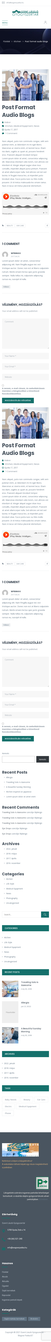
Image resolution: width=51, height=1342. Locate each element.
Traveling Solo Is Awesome (18, 782)
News (8, 893)
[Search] (45, 914)
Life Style (10, 883)
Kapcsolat (6, 1295)
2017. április (11, 858)
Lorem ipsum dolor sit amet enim (21, 796)
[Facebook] (47, 225)
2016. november (13, 863)
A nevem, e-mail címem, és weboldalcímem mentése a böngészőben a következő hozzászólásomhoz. (23, 391)
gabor (7, 122)
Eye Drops (6, 828)
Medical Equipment (14, 888)
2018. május (11, 853)
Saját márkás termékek (14, 1319)
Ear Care (41, 1099)
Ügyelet (5, 1286)
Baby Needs (10, 1099)
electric (8, 1106)
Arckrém (34, 1319)
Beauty (27, 1099)
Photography (12, 898)
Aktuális (5, 1281)
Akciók (5, 1277)
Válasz (6, 286)
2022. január (11, 849)
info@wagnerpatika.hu (15, 3)
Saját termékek (8, 1290)
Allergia (9, 777)
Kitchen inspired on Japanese (18, 791)
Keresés (5, 753)
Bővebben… (44, 1199)
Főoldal (6, 41)
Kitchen (17, 41)
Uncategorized (12, 903)
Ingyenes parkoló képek (12, 1300)
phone (8, 1113)
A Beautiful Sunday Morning (18, 787)
